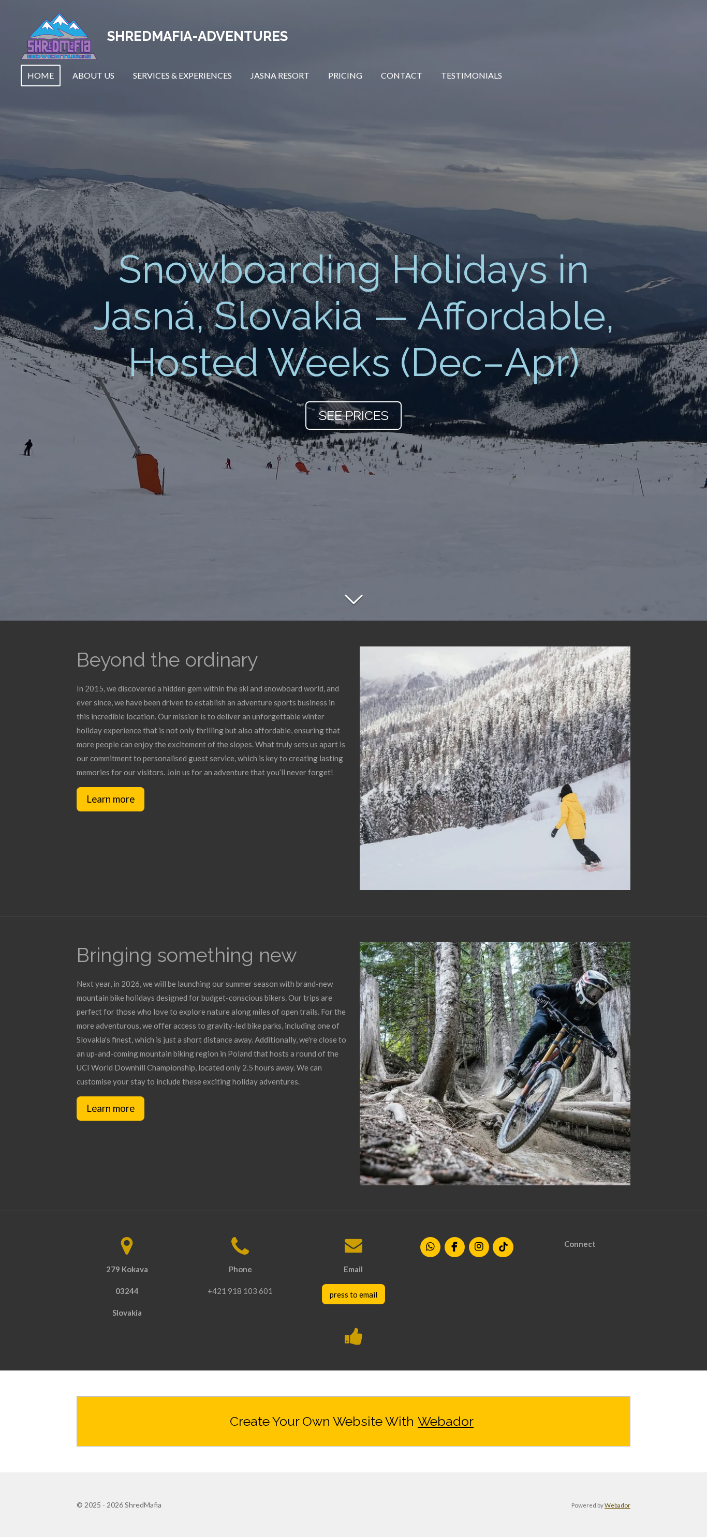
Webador (446, 1421)
